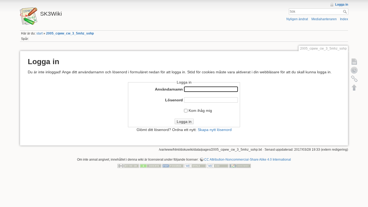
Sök (345, 11)
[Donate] (150, 166)
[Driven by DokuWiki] (240, 166)
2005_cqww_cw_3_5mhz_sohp (70, 33)
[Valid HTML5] (195, 166)
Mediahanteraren (324, 19)
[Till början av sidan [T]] (354, 87)
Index (344, 19)
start (39, 33)
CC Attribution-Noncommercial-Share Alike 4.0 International (247, 159)
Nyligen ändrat (297, 19)
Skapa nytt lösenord (215, 129)
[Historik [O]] (354, 70)
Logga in (341, 4)
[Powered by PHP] (173, 166)
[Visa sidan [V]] (354, 61)
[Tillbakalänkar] (354, 78)
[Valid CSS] (217, 166)
